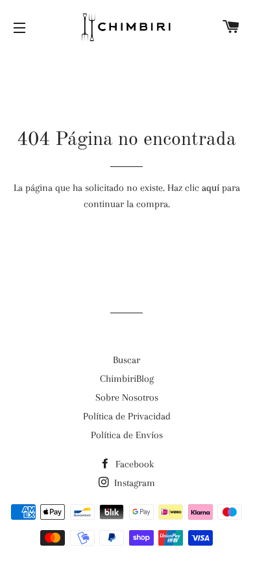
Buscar (126, 360)
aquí (210, 188)
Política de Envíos (127, 435)
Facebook (133, 464)
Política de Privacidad (127, 416)
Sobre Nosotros (126, 397)
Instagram (133, 483)
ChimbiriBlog (127, 378)
